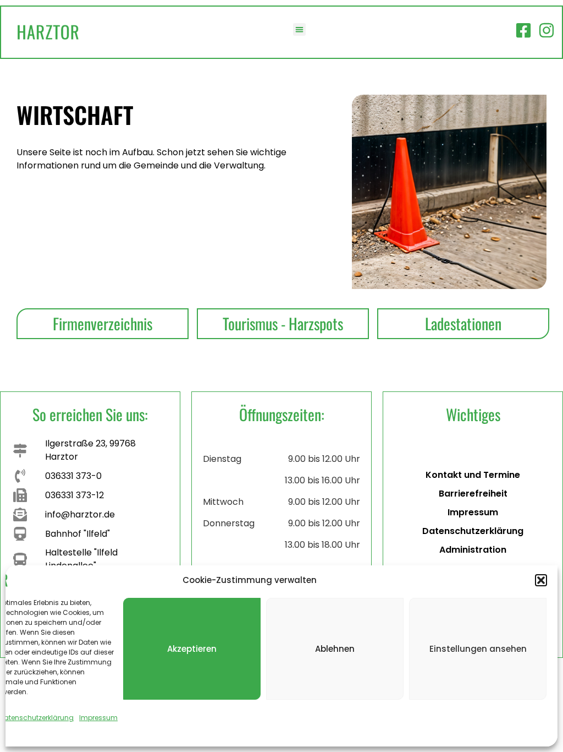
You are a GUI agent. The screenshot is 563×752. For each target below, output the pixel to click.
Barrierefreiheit (473, 493)
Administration (472, 549)
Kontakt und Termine (473, 474)
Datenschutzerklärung (472, 531)
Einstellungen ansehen (478, 649)
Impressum (98, 717)
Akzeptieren (192, 649)
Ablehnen (335, 649)
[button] (541, 580)
